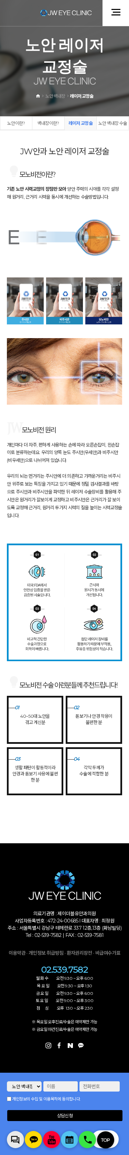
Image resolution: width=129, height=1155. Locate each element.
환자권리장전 (80, 953)
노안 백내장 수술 (112, 123)
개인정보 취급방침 (46, 953)
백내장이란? (48, 123)
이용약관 (17, 953)
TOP (105, 1140)
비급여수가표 (108, 953)
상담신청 (65, 1115)
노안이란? (16, 123)
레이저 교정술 (80, 123)
